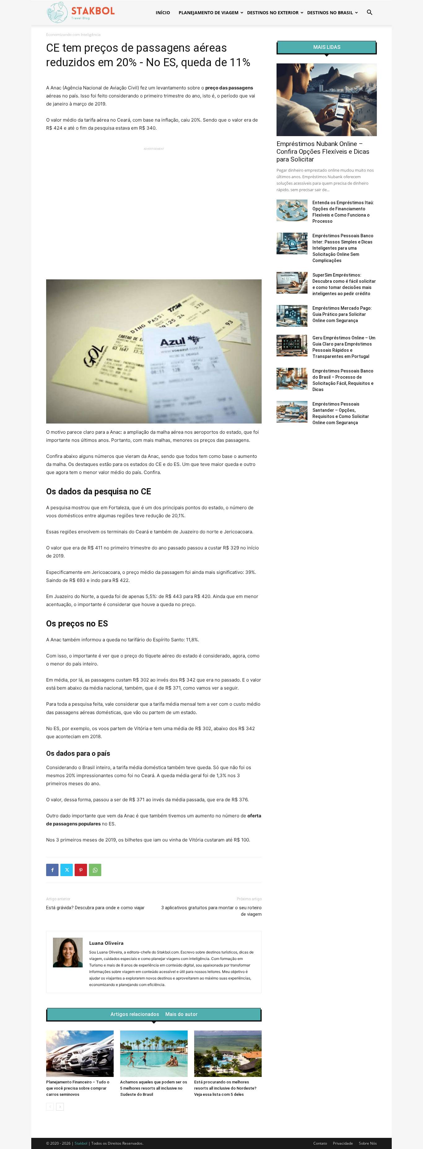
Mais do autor (181, 1014)
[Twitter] (66, 870)
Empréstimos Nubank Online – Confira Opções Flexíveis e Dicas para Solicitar (323, 151)
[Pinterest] (81, 870)
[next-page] (60, 1107)
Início (163, 12)
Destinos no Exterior (273, 12)
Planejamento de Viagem (208, 12)
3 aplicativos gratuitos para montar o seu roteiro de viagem (211, 911)
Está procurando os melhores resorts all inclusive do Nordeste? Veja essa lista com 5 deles (225, 1088)
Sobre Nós (368, 1143)
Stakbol (81, 1143)
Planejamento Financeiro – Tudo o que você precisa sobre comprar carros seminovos (77, 1088)
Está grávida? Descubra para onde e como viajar (95, 907)
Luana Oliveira (106, 943)
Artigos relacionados (135, 1014)
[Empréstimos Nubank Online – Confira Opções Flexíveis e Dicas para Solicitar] (327, 99)
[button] (369, 13)
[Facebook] (52, 870)
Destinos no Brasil (330, 12)
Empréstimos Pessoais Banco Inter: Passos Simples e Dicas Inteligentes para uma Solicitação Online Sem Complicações (342, 248)
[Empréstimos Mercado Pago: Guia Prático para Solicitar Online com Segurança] (292, 316)
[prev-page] (50, 1107)
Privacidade (343, 1143)
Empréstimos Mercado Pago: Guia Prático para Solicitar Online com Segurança (342, 314)
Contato (320, 1143)
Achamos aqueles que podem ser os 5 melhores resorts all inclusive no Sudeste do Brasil (153, 1088)
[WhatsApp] (95, 870)
